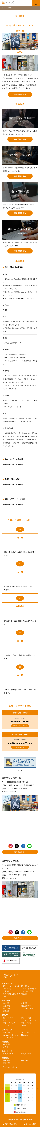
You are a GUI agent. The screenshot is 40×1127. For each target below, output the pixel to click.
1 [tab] (18, 771)
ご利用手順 (7, 988)
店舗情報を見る (20, 94)
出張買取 (6, 1006)
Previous (2, 1088)
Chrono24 (25, 1035)
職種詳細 (6, 1060)
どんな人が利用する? (29, 988)
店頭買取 (6, 1003)
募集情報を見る (20, 139)
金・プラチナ (8, 1018)
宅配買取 (24, 1003)
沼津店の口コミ (20, 852)
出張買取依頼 (26, 1053)
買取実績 (6, 1008)
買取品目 (5, 1015)
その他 (23, 1025)
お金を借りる (7, 983)
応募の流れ (7, 1063)
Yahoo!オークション (10, 1035)
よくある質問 (8, 1037)
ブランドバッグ (9, 1023)
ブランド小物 (26, 1023)
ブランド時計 (26, 1018)
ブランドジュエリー (28, 1020)
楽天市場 (6, 1032)
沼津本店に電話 (11, 1124)
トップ (4, 8)
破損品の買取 (26, 1006)
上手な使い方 (8, 991)
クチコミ (6, 1047)
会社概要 (6, 1044)
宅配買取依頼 (8, 1053)
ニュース (24, 1044)
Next (38, 1088)
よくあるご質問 (27, 991)
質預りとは (25, 986)
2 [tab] (22, 771)
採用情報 (5, 1058)
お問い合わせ (7, 1051)
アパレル (6, 1025)
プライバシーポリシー (10, 1067)
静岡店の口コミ (20, 938)
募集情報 (24, 1060)
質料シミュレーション (11, 986)
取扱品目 (24, 994)
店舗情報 (5, 1041)
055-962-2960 (20, 721)
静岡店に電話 (31, 1124)
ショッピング (7, 1029)
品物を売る (6, 1000)
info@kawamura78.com (19, 742)
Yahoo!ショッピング (29, 1032)
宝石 (4, 1020)
